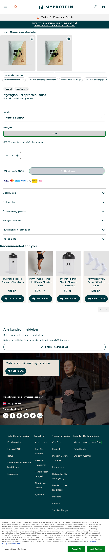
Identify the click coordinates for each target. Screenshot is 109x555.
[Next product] (106, 309)
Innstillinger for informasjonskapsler (23, 397)
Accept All (76, 549)
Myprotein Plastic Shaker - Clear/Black (13, 280)
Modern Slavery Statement (60, 458)
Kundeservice (14, 442)
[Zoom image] (32, 38)
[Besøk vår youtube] (26, 415)
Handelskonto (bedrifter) (59, 487)
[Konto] (96, 7)
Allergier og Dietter (40, 485)
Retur (10, 456)
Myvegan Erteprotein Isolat (23, 32)
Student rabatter (82, 456)
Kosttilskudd (41, 442)
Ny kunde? (40, 494)
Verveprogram (87, 442)
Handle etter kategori (41, 474)
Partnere (56, 496)
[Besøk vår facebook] (12, 415)
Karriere (56, 503)
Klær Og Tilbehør (39, 451)
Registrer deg (16, 371)
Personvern (58, 467)
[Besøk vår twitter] (33, 415)
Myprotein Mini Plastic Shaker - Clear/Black (68, 282)
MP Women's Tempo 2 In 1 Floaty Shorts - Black (40, 282)
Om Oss (56, 442)
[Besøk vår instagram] (6, 415)
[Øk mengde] (17, 155)
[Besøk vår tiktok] (19, 415)
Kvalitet (56, 449)
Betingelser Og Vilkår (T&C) (59, 476)
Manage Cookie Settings (15, 549)
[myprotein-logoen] (56, 7)
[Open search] (16, 7)
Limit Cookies (96, 549)
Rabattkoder (80, 449)
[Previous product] (100, 309)
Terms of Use (17, 544)
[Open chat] (40, 415)
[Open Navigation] (5, 7)
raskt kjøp (15, 299)
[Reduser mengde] (7, 155)
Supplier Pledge (60, 510)
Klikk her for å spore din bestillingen (19, 464)
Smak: (7, 112)
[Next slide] (108, 283)
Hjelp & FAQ (13, 449)
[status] (12, 155)
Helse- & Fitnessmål (40, 462)
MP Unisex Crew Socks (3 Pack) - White (96, 282)
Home (5, 32)
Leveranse (12, 474)
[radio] (54, 134)
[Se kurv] (103, 7)
